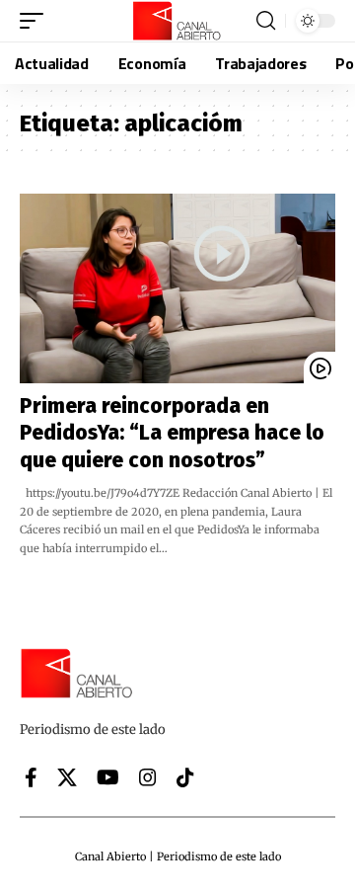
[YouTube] (108, 777)
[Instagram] (148, 777)
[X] (67, 777)
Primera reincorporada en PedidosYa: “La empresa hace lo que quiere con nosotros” (172, 433)
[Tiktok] (185, 777)
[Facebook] (31, 777)
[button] (36, 21)
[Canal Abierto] (177, 20)
